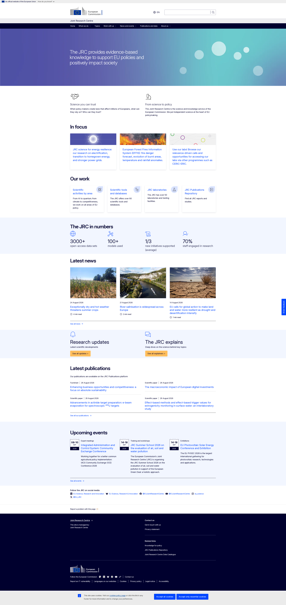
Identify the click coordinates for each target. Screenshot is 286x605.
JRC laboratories (157, 189)
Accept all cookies (164, 596)
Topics (97, 26)
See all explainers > (156, 353)
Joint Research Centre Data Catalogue (160, 554)
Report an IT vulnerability (80, 581)
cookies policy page (117, 595)
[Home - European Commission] (88, 11)
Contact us (129, 577)
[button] (84, 509)
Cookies (123, 581)
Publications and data (148, 26)
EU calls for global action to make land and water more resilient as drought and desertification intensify (192, 310)
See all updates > (80, 353)
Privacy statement (152, 529)
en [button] (158, 12)
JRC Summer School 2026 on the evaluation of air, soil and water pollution (147, 448)
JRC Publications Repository (156, 550)
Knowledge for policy (153, 545)
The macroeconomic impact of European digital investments (179, 387)
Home (72, 26)
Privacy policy (136, 581)
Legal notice (150, 581)
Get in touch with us (153, 525)
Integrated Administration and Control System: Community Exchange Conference (98, 448)
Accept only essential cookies (192, 596)
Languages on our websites (105, 581)
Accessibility (164, 581)
